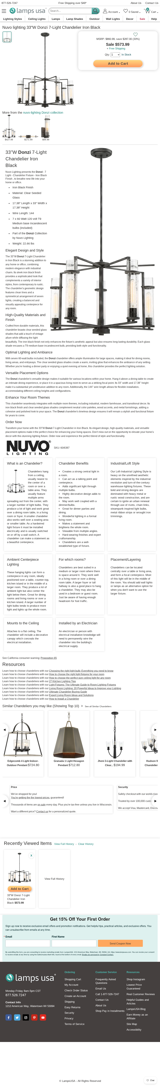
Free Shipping (117, 48)
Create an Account (75, 996)
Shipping (70, 1001)
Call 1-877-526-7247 (107, 994)
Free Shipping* (72, 3)
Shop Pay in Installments (110, 1010)
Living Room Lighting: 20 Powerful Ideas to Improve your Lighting (85, 688)
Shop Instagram (136, 979)
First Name (58, 936)
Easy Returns (72, 1007)
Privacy (69, 1018)
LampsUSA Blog (136, 1009)
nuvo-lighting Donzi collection (43, 112)
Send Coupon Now (120, 943)
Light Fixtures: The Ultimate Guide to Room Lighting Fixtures (82, 684)
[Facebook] (8, 1017)
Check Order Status (76, 990)
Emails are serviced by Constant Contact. (98, 954)
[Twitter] (17, 1017)
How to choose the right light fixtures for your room (76, 674)
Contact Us (151, 3)
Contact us (42, 811)
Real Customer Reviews (141, 994)
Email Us (100, 988)
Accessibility (134, 1029)
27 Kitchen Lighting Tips (62, 681)
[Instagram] (26, 1017)
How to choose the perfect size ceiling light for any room (80, 678)
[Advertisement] (80, 1053)
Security (69, 1012)
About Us (136, 3)
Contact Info (13, 1002)
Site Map (132, 1024)
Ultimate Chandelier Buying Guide (68, 691)
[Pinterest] (34, 1017)
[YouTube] (43, 1017)
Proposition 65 (49, 658)
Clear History (86, 844)
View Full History (64, 844)
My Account (71, 984)
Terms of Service (74, 1024)
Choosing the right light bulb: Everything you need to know (81, 670)
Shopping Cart (73, 979)
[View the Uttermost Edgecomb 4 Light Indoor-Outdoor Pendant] (22, 735)
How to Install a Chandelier (64, 698)
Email (8, 936)
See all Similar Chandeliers (98, 706)
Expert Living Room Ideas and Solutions (71, 695)
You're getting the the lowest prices (30, 797)
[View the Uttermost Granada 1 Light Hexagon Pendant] (68, 735)
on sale (42, 804)
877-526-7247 (10, 3)
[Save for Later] (135, 35)
